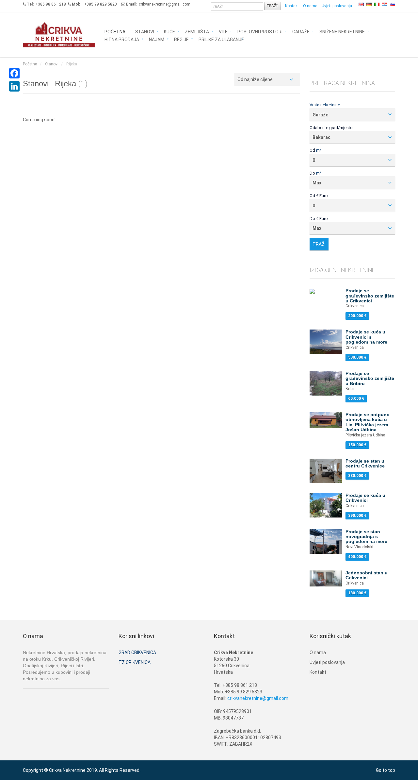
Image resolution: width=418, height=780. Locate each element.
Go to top (385, 770)
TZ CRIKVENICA (135, 662)
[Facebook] (14, 73)
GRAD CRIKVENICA (137, 652)
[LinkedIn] (14, 86)
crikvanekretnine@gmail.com (257, 698)
